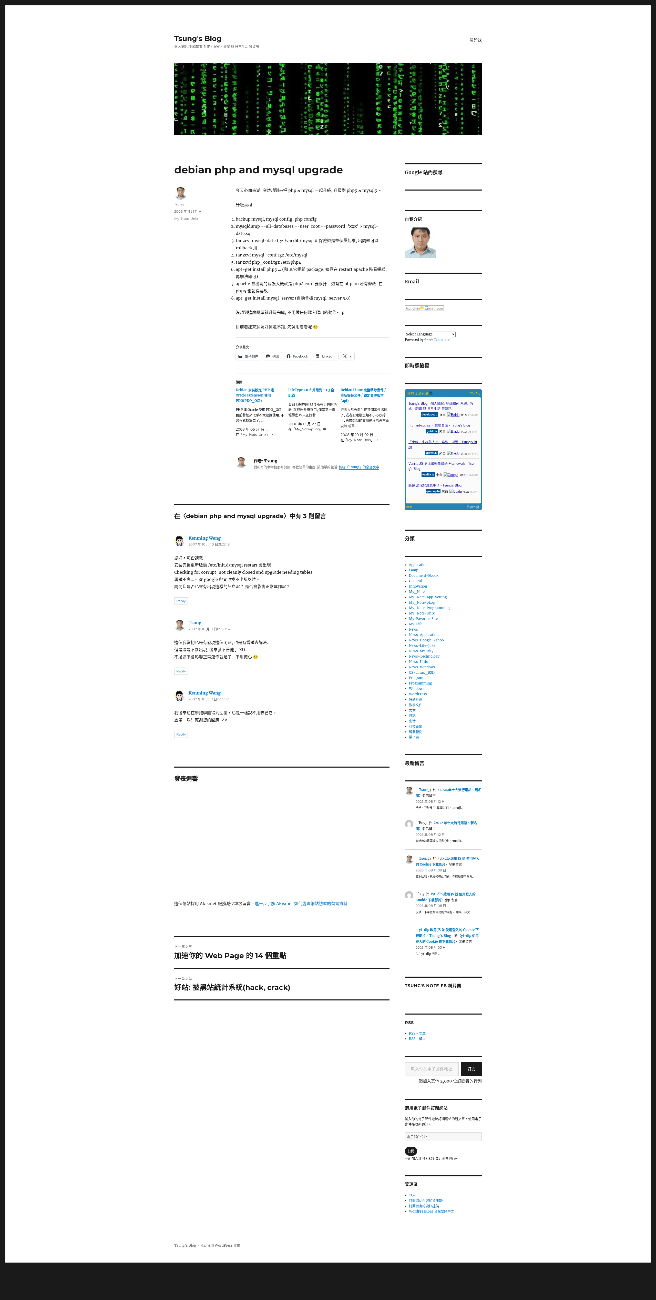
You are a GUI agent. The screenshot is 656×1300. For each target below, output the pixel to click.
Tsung (179, 204)
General (415, 581)
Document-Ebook (423, 575)
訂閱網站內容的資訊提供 (427, 1200)
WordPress (418, 694)
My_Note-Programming (429, 608)
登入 (412, 1195)
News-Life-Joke (422, 645)
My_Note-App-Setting (428, 597)
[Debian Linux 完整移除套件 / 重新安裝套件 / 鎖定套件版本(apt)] (367, 415)
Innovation (418, 586)
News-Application (424, 635)
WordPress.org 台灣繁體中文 (431, 1211)
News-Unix (418, 662)
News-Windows (422, 667)
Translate (441, 340)
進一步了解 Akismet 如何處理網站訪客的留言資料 (301, 903)
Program (416, 678)
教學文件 (415, 705)
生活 (412, 721)
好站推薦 (415, 699)
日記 (412, 715)
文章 (412, 710)
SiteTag (475, 393)
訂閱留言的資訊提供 (424, 1206)
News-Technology (424, 656)
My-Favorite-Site (423, 619)
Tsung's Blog (198, 38)
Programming (420, 683)
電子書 (414, 737)
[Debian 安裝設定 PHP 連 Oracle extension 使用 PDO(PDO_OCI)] (262, 412)
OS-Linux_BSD (422, 672)
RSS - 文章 (417, 1033)
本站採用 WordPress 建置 (220, 1245)
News (413, 629)
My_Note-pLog (422, 602)
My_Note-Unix (186, 218)
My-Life (415, 624)
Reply (181, 601)
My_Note (417, 592)
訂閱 (471, 1068)
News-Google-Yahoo (426, 640)
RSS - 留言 (417, 1039)
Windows (416, 689)
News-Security (421, 651)
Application (418, 565)
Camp (413, 570)
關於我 (475, 39)
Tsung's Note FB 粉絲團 (433, 985)
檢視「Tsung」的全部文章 (359, 467)
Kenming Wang (205, 538)
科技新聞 (415, 726)
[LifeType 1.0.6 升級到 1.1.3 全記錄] (314, 409)
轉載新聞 (415, 732)
